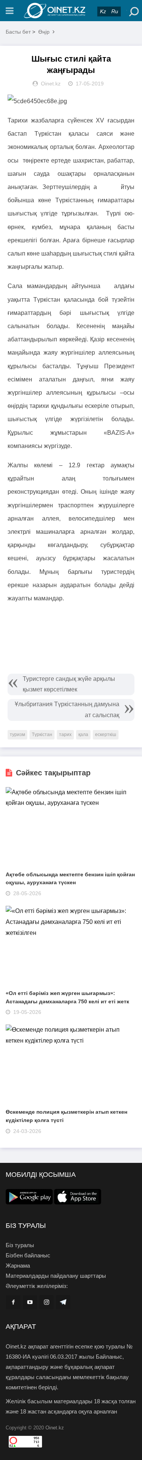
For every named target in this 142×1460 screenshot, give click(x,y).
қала (83, 734)
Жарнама (18, 1265)
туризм (17, 734)
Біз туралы (20, 1245)
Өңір (44, 32)
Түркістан (42, 734)
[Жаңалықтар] (71, 10)
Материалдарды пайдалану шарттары (56, 1275)
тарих (65, 734)
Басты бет (18, 32)
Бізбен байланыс (28, 1255)
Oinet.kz (54, 1428)
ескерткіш (105, 734)
